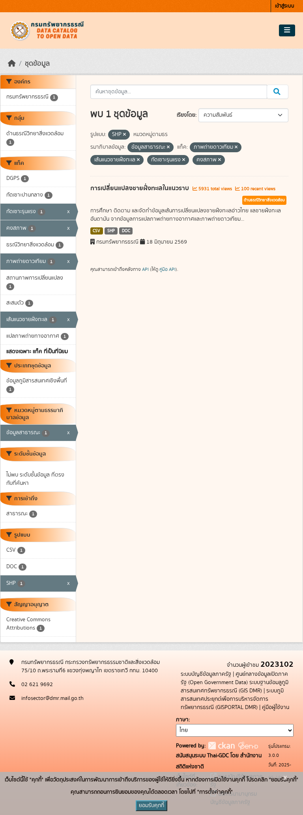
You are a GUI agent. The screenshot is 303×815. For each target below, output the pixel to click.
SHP (111, 231)
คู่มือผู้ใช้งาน (275, 707)
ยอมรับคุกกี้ (151, 805)
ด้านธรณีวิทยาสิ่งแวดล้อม (264, 200)
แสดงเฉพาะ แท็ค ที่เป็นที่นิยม (37, 351)
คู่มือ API (167, 269)
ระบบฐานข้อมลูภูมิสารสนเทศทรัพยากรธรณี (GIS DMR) (234, 687)
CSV (96, 231)
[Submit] (277, 92)
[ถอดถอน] (124, 135)
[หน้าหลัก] (12, 64)
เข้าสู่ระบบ (284, 6)
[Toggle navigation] (287, 30)
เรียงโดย (186, 115)
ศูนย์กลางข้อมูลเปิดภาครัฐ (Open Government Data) (234, 678)
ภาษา (182, 720)
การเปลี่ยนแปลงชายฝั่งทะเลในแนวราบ (140, 188)
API (145, 269)
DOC (126, 231)
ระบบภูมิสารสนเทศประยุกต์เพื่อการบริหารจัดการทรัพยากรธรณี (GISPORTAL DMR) (232, 699)
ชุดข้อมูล (37, 64)
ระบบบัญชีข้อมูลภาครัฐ (206, 674)
